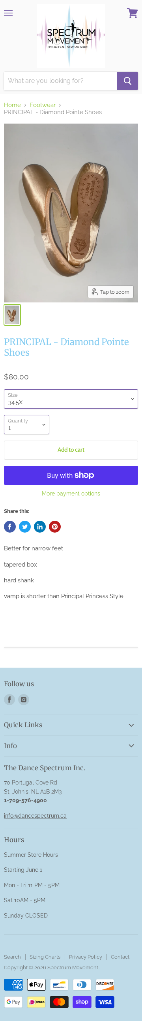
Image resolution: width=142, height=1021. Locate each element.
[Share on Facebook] (10, 527)
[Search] (127, 81)
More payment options (71, 493)
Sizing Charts (45, 957)
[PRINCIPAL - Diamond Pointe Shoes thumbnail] (12, 315)
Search (12, 957)
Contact (120, 957)
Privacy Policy (85, 957)
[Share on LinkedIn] (40, 527)
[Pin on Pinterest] (55, 527)
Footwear (43, 105)
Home (12, 105)
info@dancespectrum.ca (35, 816)
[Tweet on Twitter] (25, 527)
